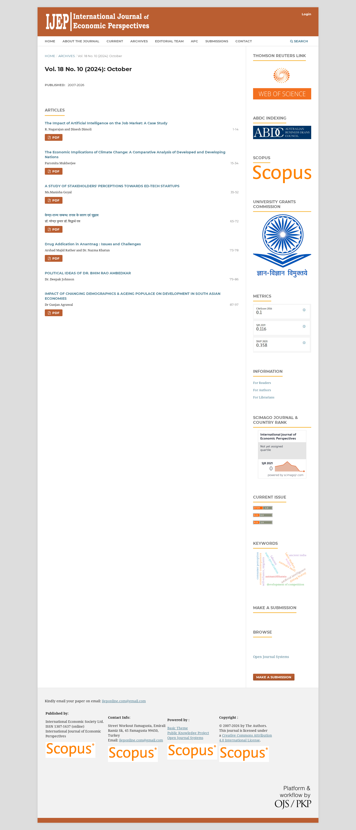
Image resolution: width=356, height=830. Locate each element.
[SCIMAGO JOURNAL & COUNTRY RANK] (282, 477)
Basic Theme (177, 728)
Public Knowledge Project (188, 733)
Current (115, 41)
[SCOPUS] (282, 181)
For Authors (262, 390)
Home (50, 41)
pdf (55, 137)
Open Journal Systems (271, 656)
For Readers (262, 383)
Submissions (216, 41)
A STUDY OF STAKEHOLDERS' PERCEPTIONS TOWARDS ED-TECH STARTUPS (112, 186)
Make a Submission (273, 677)
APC (194, 41)
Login (306, 14)
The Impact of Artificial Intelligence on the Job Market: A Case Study (106, 123)
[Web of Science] (282, 98)
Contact (243, 41)
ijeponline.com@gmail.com (124, 701)
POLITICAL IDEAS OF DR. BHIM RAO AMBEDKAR (88, 273)
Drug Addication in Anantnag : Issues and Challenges (93, 244)
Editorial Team (169, 41)
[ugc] (282, 276)
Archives (139, 41)
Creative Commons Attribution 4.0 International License (245, 737)
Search (300, 41)
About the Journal (80, 41)
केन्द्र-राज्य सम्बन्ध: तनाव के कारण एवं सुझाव (72, 215)
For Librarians (263, 397)
